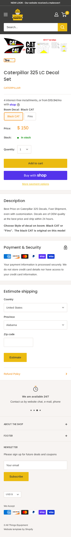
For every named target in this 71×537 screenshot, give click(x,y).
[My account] (56, 14)
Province (9, 316)
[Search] (62, 27)
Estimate (15, 357)
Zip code (9, 334)
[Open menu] (6, 14)
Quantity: (9, 149)
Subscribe (16, 476)
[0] (64, 14)
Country (8, 299)
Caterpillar (12, 87)
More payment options (35, 183)
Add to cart (35, 163)
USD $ (9, 494)
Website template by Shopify (18, 529)
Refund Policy (12, 373)
